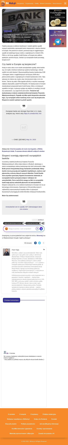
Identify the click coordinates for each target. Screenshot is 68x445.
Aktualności (20, 3)
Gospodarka (7, 31)
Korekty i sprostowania (44, 428)
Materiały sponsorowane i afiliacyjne (22, 433)
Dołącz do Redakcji (40, 419)
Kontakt (54, 419)
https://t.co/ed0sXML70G (32, 113)
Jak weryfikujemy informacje (49, 424)
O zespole (22, 414)
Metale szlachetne (45, 3)
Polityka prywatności (28, 424)
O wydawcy (34, 414)
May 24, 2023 (31, 139)
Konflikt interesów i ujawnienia (22, 428)
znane (17, 67)
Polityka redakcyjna (49, 414)
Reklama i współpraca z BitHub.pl (18, 419)
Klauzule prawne (10, 424)
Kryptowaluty (30, 3)
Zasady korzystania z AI (46, 433)
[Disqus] (24, 326)
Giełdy (37, 3)
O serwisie (11, 414)
